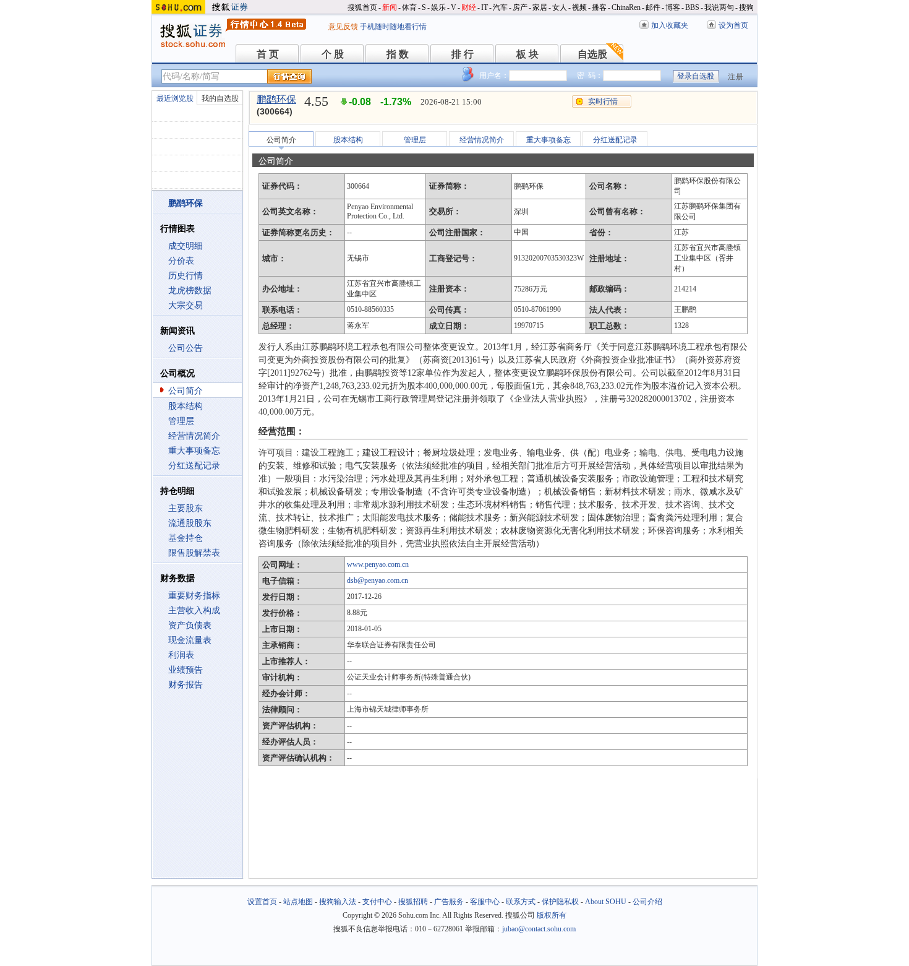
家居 (539, 7)
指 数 (397, 54)
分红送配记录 (194, 465)
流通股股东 (189, 523)
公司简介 (185, 390)
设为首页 (733, 25)
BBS (692, 7)
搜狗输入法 (337, 901)
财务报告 (185, 684)
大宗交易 (185, 305)
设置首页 (262, 901)
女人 (559, 7)
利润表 (181, 655)
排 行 (462, 54)
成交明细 (185, 246)
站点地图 (298, 901)
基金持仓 (185, 538)
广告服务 (449, 901)
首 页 (268, 54)
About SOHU (605, 901)
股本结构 (185, 406)
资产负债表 (189, 625)
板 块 (527, 54)
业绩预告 (185, 670)
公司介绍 (647, 901)
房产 (520, 7)
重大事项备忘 (194, 450)
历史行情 (185, 275)
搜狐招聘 (413, 901)
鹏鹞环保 (276, 99)
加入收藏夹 (669, 25)
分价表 (181, 260)
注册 (736, 76)
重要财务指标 (194, 595)
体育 (409, 7)
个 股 (333, 54)
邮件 (653, 7)
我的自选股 (220, 98)
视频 (579, 7)
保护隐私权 (560, 901)
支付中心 (377, 901)
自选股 (592, 54)
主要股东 (185, 508)
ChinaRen (626, 7)
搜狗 (746, 7)
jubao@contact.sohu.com (539, 929)
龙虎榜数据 (189, 290)
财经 (468, 7)
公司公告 (185, 348)
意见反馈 (343, 26)
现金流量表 (189, 640)
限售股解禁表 (194, 553)
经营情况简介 (194, 436)
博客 (672, 7)
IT (484, 7)
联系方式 (521, 901)
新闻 (389, 7)
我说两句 (719, 7)
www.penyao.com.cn (378, 564)
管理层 (181, 421)
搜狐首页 (362, 7)
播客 (599, 7)
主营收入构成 (194, 610)
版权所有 (551, 915)
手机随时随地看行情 (393, 26)
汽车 (500, 7)
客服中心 (485, 901)
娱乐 (438, 7)
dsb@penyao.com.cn (377, 580)
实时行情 (603, 101)
